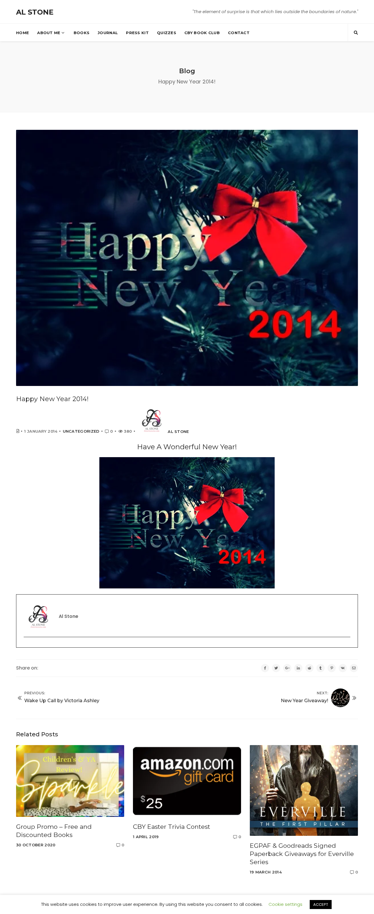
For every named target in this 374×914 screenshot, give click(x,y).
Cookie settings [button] (285, 904)
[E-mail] (27, 647)
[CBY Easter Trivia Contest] (187, 781)
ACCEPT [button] (320, 904)
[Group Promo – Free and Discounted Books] (70, 781)
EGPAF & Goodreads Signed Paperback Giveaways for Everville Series (302, 854)
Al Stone (178, 431)
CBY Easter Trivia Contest (171, 826)
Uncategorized (81, 431)
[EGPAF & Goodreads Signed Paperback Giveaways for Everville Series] (304, 790)
